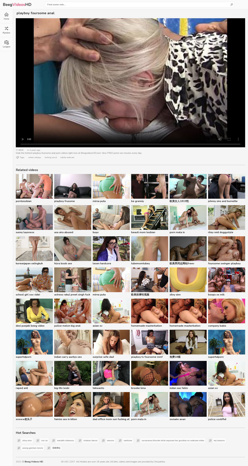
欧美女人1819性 (179, 201)
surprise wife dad (103, 357)
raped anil (22, 388)
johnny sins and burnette (223, 201)
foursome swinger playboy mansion (224, 264)
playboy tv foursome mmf (147, 357)
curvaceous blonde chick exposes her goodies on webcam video (173, 440)
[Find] (231, 4)
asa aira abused (63, 232)
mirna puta (99, 201)
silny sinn (175, 294)
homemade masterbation (146, 325)
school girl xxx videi (28, 294)
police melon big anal (67, 325)
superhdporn (23, 357)
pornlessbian (23, 201)
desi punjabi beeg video (30, 325)
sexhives (128, 440)
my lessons (219, 440)
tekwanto (98, 388)
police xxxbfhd (217, 419)
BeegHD (17, 4)
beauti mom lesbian (143, 232)
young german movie (32, 448)
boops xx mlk (216, 294)
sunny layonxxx (25, 232)
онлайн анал (177, 419)
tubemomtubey (140, 263)
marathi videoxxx (65, 440)
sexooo (110, 440)
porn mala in (177, 232)
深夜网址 (56, 448)
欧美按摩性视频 (140, 294)
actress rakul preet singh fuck (72, 294)
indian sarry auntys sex (68, 357)
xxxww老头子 (24, 419)
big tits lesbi (61, 388)
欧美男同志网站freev (182, 263)
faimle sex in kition (65, 419)
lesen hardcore (102, 263)
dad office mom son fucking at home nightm (111, 419)
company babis (217, 325)
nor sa (44, 440)
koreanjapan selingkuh (29, 263)
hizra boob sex (63, 263)
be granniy (137, 201)
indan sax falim (179, 388)
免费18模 (175, 357)
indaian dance (90, 440)
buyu (95, 232)
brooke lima (138, 388)
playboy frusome (64, 201)
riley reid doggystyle (220, 232)
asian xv (97, 325)
